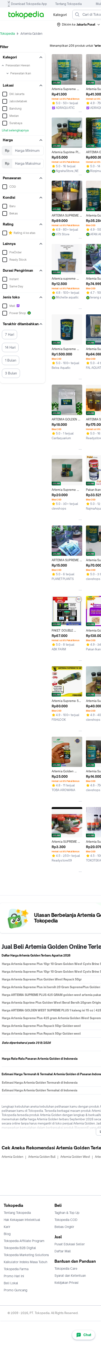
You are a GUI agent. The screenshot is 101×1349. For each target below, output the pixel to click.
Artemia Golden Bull (41, 1156)
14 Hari (10, 347)
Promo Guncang (15, 1290)
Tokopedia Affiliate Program (24, 1241)
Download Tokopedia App (29, 4)
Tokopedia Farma (16, 1269)
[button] (78, 24)
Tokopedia (7, 33)
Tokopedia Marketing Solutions (26, 1255)
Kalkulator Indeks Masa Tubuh (25, 1262)
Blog (7, 1234)
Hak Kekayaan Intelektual (22, 1220)
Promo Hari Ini (14, 1276)
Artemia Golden (12, 1156)
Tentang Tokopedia (68, 4)
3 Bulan (11, 373)
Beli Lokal (11, 1283)
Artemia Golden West (75, 1156)
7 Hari (9, 334)
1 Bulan (10, 360)
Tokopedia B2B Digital (20, 1248)
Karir (7, 1227)
